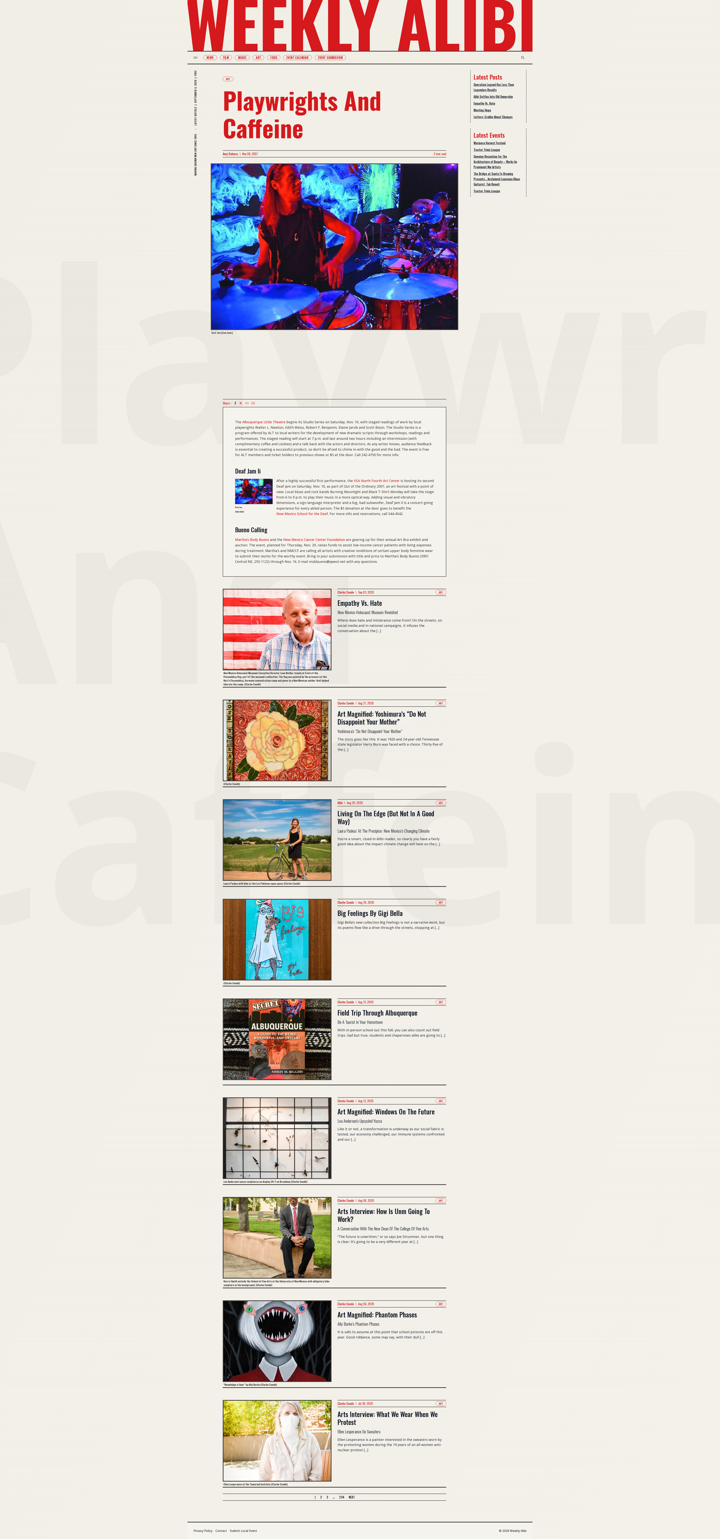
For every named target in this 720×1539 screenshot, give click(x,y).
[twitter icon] (240, 403)
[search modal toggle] (522, 58)
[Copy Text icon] (247, 403)
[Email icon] (253, 403)
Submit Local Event (243, 1531)
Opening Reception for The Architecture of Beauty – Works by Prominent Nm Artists (495, 161)
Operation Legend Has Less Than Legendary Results (494, 87)
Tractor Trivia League (487, 149)
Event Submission (330, 57)
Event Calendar (297, 57)
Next (352, 1497)
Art (258, 57)
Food (273, 57)
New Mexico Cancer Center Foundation (314, 539)
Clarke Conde (346, 592)
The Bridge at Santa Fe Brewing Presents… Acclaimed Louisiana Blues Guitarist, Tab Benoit (497, 178)
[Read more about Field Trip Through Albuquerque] (277, 1041)
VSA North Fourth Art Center (377, 480)
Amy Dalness (230, 154)
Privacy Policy (203, 1531)
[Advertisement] (334, 367)
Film (226, 57)
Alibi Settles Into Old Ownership (493, 96)
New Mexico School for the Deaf (302, 513)
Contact (221, 1531)
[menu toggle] (195, 57)
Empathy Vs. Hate (484, 103)
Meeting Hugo (482, 110)
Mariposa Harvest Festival (490, 143)
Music (242, 57)
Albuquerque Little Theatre (263, 422)
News (210, 57)
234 (341, 1497)
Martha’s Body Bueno (252, 539)
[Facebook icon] (235, 403)
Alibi (340, 803)
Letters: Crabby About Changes (493, 117)
